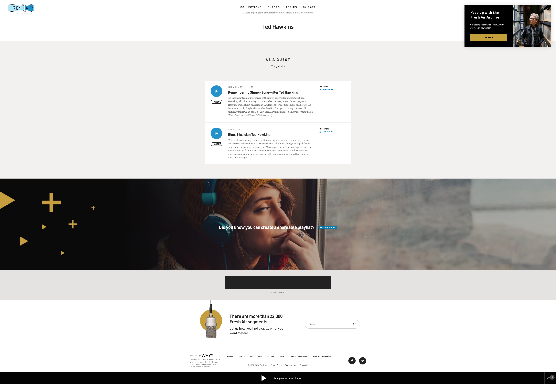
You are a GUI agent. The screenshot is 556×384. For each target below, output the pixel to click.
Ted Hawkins (327, 89)
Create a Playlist (299, 356)
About (282, 356)
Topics (291, 7)
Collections (251, 7)
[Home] (20, 8)
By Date (309, 7)
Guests (274, 7)
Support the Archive (322, 356)
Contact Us (304, 365)
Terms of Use (290, 365)
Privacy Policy (276, 365)
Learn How (329, 227)
